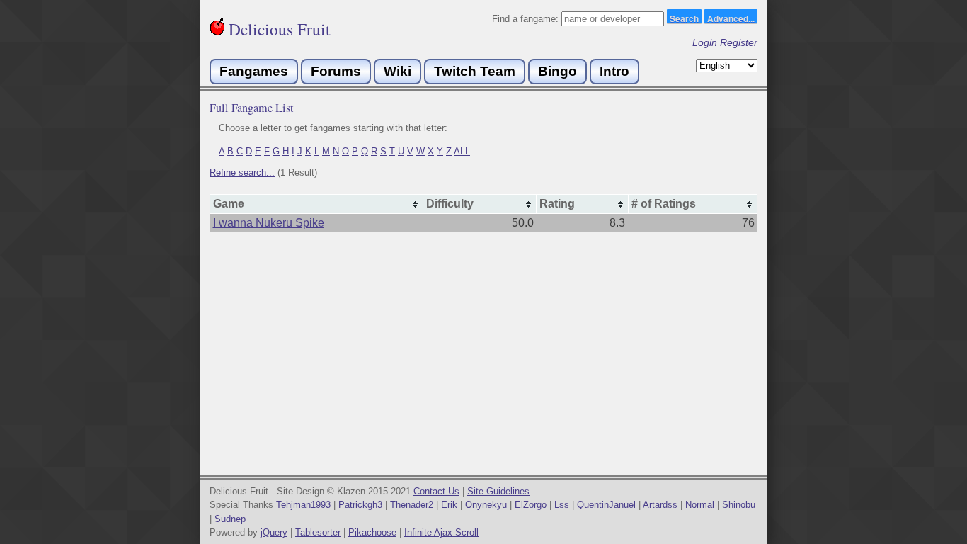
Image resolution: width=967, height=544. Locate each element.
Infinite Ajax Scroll (441, 532)
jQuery (274, 532)
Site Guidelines (498, 491)
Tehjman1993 (303, 504)
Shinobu (738, 504)
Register (738, 42)
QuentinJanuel (606, 504)
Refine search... (242, 172)
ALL (462, 151)
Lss (561, 504)
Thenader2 (411, 504)
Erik (449, 504)
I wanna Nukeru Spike (268, 223)
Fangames (253, 71)
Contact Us (436, 491)
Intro (614, 71)
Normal (699, 504)
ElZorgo (531, 504)
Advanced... (731, 17)
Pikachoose (372, 532)
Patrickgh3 (360, 504)
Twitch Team (474, 71)
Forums (336, 71)
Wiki (397, 71)
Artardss (660, 504)
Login (704, 42)
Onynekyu (486, 504)
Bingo (557, 71)
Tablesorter (318, 532)
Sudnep (230, 519)
